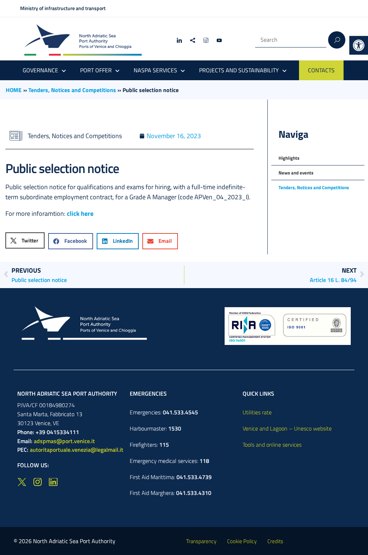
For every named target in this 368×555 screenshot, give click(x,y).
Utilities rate (257, 412)
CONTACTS (321, 70)
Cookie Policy (242, 541)
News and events (296, 172)
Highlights (289, 158)
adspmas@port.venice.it (64, 441)
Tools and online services (272, 444)
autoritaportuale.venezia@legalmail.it (76, 449)
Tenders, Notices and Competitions (72, 90)
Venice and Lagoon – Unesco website (287, 428)
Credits (275, 541)
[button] (358, 45)
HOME (14, 90)
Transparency (201, 541)
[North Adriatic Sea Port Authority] (83, 40)
